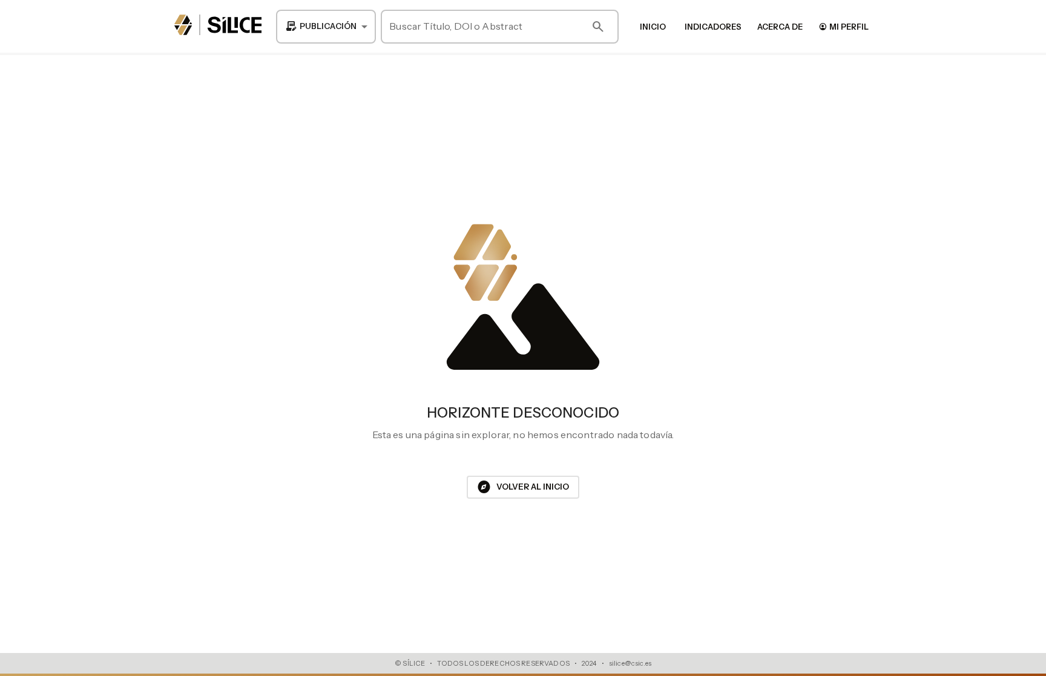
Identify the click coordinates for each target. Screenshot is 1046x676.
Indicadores (713, 26)
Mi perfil (843, 26)
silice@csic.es (630, 663)
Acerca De (780, 26)
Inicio (653, 26)
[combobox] (326, 27)
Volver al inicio (523, 487)
